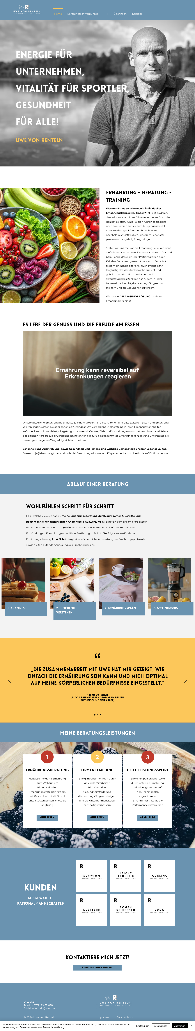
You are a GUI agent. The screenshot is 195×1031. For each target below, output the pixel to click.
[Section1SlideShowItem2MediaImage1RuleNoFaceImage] (97, 714)
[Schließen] (191, 1026)
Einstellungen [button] (142, 1025)
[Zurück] (9, 680)
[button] (83, 12)
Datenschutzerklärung (53, 1027)
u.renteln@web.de (43, 1008)
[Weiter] (185, 680)
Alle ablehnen (160, 1025)
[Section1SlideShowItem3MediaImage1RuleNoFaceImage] (100, 714)
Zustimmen (179, 1025)
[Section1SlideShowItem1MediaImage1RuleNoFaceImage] (94, 714)
